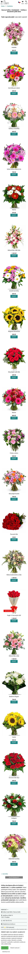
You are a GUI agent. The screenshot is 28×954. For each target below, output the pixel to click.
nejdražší (24, 17)
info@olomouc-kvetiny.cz (8, 924)
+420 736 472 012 (7, 920)
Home (3, 6)
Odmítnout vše (6, 951)
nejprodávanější (9, 17)
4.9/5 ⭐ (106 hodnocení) (7, 927)
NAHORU (5, 874)
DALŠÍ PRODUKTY (14, 877)
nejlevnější (18, 17)
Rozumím (4, 947)
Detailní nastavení (14, 947)
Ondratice (10, 6)
